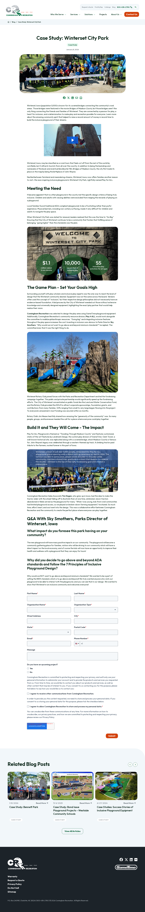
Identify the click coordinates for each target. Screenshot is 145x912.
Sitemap (12, 891)
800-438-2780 (123, 7)
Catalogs (107, 7)
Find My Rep (99, 7)
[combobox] (96, 609)
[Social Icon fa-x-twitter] (126, 859)
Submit (111, 736)
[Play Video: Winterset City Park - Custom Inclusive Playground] (72, 140)
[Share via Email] (76, 98)
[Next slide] (135, 764)
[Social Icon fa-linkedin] (131, 859)
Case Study (72, 45)
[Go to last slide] (130, 764)
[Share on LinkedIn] (72, 98)
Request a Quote (87, 7)
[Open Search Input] (135, 7)
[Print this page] (81, 98)
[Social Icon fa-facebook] (121, 859)
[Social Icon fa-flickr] (135, 859)
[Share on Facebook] (64, 98)
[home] (8, 22)
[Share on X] (68, 98)
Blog (113, 7)
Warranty (12, 876)
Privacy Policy (15, 884)
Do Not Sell (13, 888)
